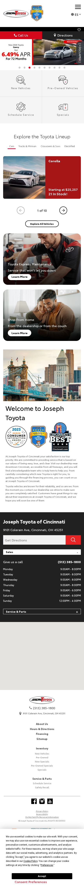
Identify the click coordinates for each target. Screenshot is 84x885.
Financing (42, 733)
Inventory (42, 748)
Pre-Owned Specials (42, 765)
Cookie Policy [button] (30, 861)
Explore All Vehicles (42, 223)
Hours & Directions (42, 729)
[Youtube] (50, 801)
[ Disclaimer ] (80, 53)
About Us (42, 724)
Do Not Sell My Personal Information (42, 816)
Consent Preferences (31, 881)
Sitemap (42, 738)
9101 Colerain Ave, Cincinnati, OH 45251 (33, 529)
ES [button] (76, 14)
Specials (42, 769)
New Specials (42, 761)
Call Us (23, 35)
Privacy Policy (42, 811)
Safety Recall (42, 787)
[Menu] (78, 7)
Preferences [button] (47, 865)
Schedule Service (42, 783)
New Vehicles (42, 753)
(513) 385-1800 (69, 561)
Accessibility (42, 814)
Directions (65, 35)
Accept (42, 876)
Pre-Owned (42, 757)
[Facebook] (34, 801)
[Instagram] (42, 801)
